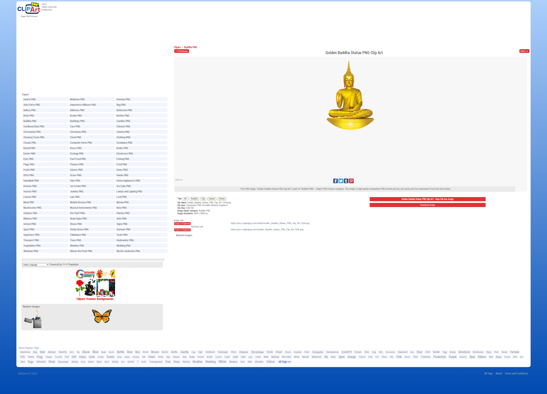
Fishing (31, 356)
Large (227, 356)
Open (342, 357)
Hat (143, 356)
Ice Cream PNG (78, 186)
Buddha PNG (30, 121)
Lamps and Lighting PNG (129, 191)
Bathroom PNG (124, 110)
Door (419, 352)
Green (110, 357)
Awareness (25, 352)
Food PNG (122, 164)
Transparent (155, 361)
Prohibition (425, 356)
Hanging (135, 357)
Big (78, 352)
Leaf (235, 357)
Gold (92, 357)
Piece (384, 356)
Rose (499, 357)
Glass (82, 357)
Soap (83, 361)
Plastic (407, 357)
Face (496, 352)
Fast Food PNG (78, 159)
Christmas (257, 352)
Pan (377, 357)
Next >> (524, 51)
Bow (129, 352)
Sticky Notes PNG (79, 229)
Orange (352, 357)
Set (521, 357)
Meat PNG (29, 202)
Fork (67, 356)
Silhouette (41, 361)
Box (137, 352)
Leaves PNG (30, 196)
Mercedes (286, 356)
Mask (266, 356)
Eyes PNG (29, 159)
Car (200, 352)
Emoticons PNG (125, 153)
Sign (30, 362)
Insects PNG (30, 191)
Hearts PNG (30, 99)
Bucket (165, 352)
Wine (242, 361)
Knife (209, 356)
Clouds (288, 352)
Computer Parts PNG (81, 142)
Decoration (390, 352)
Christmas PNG (78, 131)
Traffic (143, 361)
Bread (145, 352)
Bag (35, 352)
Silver (52, 361)
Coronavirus (332, 352)
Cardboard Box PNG (34, 126)
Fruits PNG (29, 169)
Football (58, 357)
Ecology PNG (77, 153)
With (250, 361)
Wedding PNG (124, 245)
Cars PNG (75, 126)
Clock (270, 352)
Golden (212, 198)
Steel (107, 361)
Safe (515, 356)
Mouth (305, 356)
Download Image (427, 205)
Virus (177, 361)
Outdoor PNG (30, 213)
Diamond (402, 352)
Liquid (258, 356)
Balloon (52, 352)
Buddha (194, 198)
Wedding (210, 361)
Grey (119, 356)
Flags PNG (29, 164)
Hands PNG (122, 175)
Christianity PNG (32, 131)
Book (103, 352)
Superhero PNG (32, 234)
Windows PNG (31, 251)
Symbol (130, 361)
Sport (99, 361)
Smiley (75, 361)
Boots (111, 352)
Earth (427, 352)
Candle (184, 352)
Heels (160, 356)
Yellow (270, 361)
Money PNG (123, 202)
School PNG (30, 224)
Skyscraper (63, 361)
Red (472, 357)
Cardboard (210, 352)
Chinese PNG (123, 126)
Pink (399, 357)
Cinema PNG (123, 131)
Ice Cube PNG (124, 186)
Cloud (279, 352)
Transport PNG (31, 240)
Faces (504, 352)
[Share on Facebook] (335, 181)
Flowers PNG (77, 164)
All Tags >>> (284, 361)
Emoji (453, 352)
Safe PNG (122, 218)
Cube (366, 352)
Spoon (91, 361)
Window (233, 361)
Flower (49, 356)
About (499, 373)
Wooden (259, 361)
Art (185, 198)
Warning (186, 361)
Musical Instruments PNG (83, 207)
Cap (193, 352)
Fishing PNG (123, 159)
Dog (412, 352)
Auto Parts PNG (32, 104)
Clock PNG (75, 137)
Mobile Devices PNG (80, 202)
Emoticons (478, 352)
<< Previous (181, 51)
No (326, 357)
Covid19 (347, 352)
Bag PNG (121, 104)
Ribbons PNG (30, 218)
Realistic (463, 357)
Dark (381, 352)
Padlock (362, 357)
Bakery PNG (30, 110)
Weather (197, 361)
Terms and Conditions (516, 373)
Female (514, 352)
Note (333, 356)
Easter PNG (29, 153)
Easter (436, 352)
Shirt (22, 361)
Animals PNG (123, 99)
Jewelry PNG (76, 191)
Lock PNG (122, 196)
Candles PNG (123, 121)
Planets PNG (123, 213)
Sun (122, 361)
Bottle (120, 352)
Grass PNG (75, 175)
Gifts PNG (29, 175)
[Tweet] (340, 181)
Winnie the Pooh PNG (81, 251)
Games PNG (76, 169)
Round (507, 357)
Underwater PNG (125, 240)
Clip (203, 198)
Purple (453, 357)
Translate (73, 264)
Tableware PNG (78, 234)
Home (44, 4)
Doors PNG (76, 148)
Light (243, 356)
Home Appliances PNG (128, 180)
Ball (42, 352)
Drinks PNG (122, 148)
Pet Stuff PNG (77, 213)
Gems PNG (122, 169)
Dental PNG (29, 148)
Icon (192, 357)
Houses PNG (30, 186)
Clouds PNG (30, 142)
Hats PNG (75, 180)
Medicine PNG (77, 99)
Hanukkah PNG (31, 180)
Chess (233, 352)
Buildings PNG (77, 121)
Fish (22, 356)
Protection (439, 357)
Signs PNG (122, 224)
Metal (296, 356)
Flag (40, 357)
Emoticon (464, 352)
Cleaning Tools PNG (34, 137)
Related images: (184, 235)
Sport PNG (29, 229)
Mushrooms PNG (32, 207)
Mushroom (316, 356)
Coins (306, 352)
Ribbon (482, 357)
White (222, 362)
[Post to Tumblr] (346, 181)
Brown (155, 352)
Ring (491, 356)
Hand (126, 356)
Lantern (218, 357)
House (176, 356)
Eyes (488, 352)
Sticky (115, 361)
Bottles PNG (123, 115)
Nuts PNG (122, 207)
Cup (374, 352)
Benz (72, 352)
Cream (358, 352)
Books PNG (76, 115)
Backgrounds (47, 10)
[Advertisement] (294, 23)
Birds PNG (29, 115)
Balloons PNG (77, 110)
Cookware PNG (124, 142)
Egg (445, 352)
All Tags (488, 373)
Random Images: (31, 306)
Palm (370, 357)
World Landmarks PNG (128, 251)
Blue (95, 352)
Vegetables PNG (32, 245)
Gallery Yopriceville (49, 7)
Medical (275, 356)
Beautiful (63, 352)
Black (86, 352)
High (168, 357)
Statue (222, 198)
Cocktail (297, 352)
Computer (317, 352)
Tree (168, 361)
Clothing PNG (123, 137)
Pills (391, 357)
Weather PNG (77, 245)
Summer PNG (123, 229)
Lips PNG (75, 196)
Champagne (223, 352)
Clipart (25, 94)
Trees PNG (75, 240)
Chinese (243, 352)
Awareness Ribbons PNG (83, 104)
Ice (184, 357)
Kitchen (201, 357)
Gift (74, 357)
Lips (250, 356)
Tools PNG (122, 234)
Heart (151, 357)
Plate (415, 356)
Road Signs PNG (78, 218)
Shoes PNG (76, 224)
